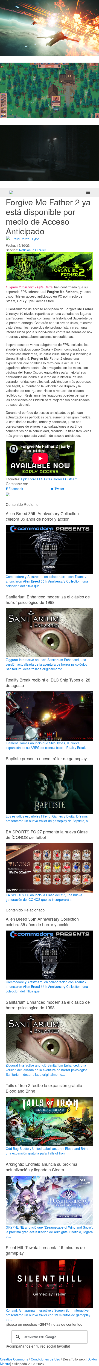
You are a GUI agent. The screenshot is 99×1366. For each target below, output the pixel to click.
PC (34, 250)
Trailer (41, 250)
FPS (40, 479)
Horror (57, 479)
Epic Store (28, 479)
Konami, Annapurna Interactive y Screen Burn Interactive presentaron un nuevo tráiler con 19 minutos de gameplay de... (48, 1315)
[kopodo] (11, 192)
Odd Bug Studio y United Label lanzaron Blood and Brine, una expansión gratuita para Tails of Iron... (47, 1150)
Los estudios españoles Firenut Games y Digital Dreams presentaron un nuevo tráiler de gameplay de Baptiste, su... (49, 818)
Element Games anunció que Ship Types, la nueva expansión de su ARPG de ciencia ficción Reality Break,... (47, 745)
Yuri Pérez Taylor (26, 238)
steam (72, 479)
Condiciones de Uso (45, 1359)
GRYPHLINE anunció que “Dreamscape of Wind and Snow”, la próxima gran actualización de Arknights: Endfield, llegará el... (49, 1232)
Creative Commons (14, 1359)
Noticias (25, 250)
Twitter (59, 488)
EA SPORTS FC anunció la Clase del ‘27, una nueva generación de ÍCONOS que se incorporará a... (44, 897)
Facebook (15, 488)
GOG (48, 479)
